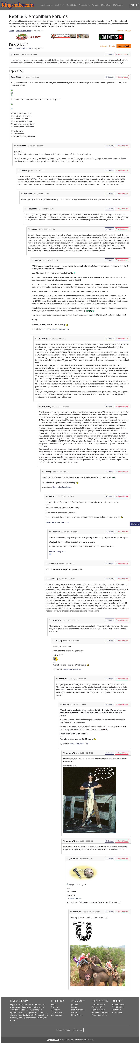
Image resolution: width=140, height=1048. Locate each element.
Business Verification (100, 1012)
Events (74, 1007)
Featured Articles (78, 1010)
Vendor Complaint (99, 1015)
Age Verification (98, 1010)
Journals (50, 5)
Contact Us (116, 1010)
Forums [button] (95, 5)
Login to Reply (124, 46)
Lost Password (57, 1012)
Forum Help (117, 1012)
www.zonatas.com (74, 898)
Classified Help (118, 1007)
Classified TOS (97, 1007)
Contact (110, 54)
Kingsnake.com (53, 1039)
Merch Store (106, 5)
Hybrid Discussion (23, 31)
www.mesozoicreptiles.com (57, 522)
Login (129, 31)
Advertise (55, 1007)
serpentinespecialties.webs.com (55, 329)
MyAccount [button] (118, 5)
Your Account (56, 1015)
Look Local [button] (59, 5)
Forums (74, 1012)
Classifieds (55, 1010)
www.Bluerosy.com (57, 551)
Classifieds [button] (71, 5)
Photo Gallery (84, 5)
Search (120, 31)
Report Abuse (123, 54)
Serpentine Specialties (62, 487)
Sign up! (78, 1030)
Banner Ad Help (118, 1004)
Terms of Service (98, 1004)
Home (42, 5)
